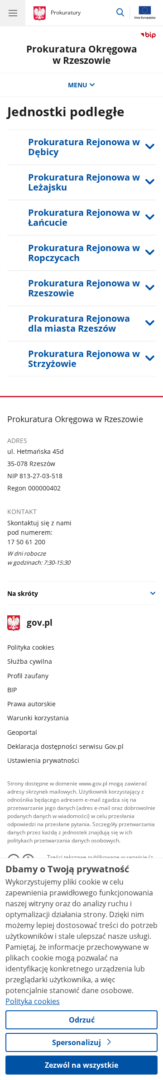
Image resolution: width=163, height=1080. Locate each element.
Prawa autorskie (31, 703)
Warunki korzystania (38, 718)
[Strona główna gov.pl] (41, 13)
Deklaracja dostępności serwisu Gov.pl (65, 746)
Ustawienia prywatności (43, 760)
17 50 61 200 (26, 542)
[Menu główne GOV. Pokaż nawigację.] (12, 12)
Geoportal (22, 732)
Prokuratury (66, 12)
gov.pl (39, 623)
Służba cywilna (29, 661)
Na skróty (22, 593)
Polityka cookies (30, 647)
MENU (77, 85)
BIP (12, 689)
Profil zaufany (27, 675)
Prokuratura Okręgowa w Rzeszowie (81, 54)
